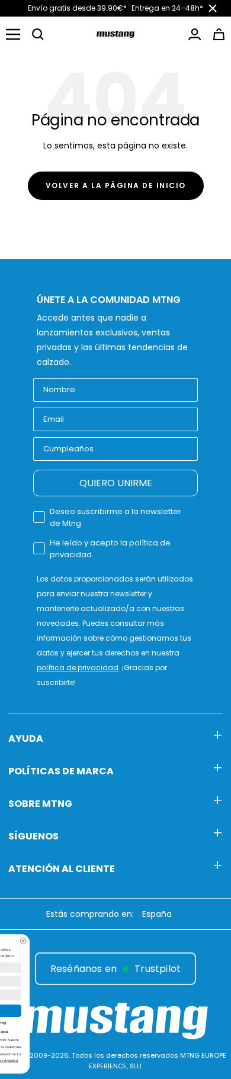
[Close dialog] (114, 941)
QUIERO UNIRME (115, 483)
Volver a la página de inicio (116, 185)
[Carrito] (219, 34)
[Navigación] (13, 34)
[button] (38, 34)
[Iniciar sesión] (194, 34)
